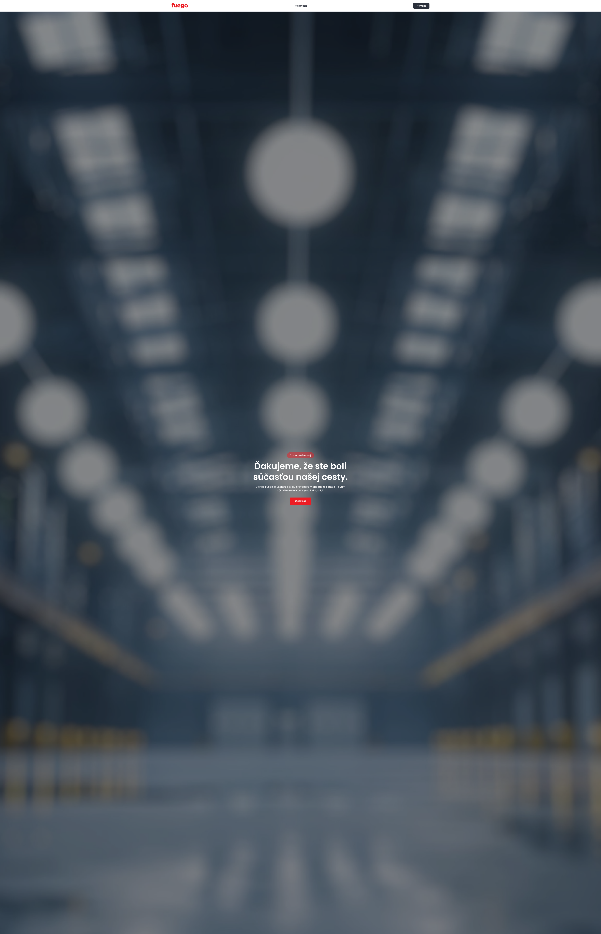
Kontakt (421, 5)
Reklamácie (300, 5)
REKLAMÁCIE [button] (300, 501)
